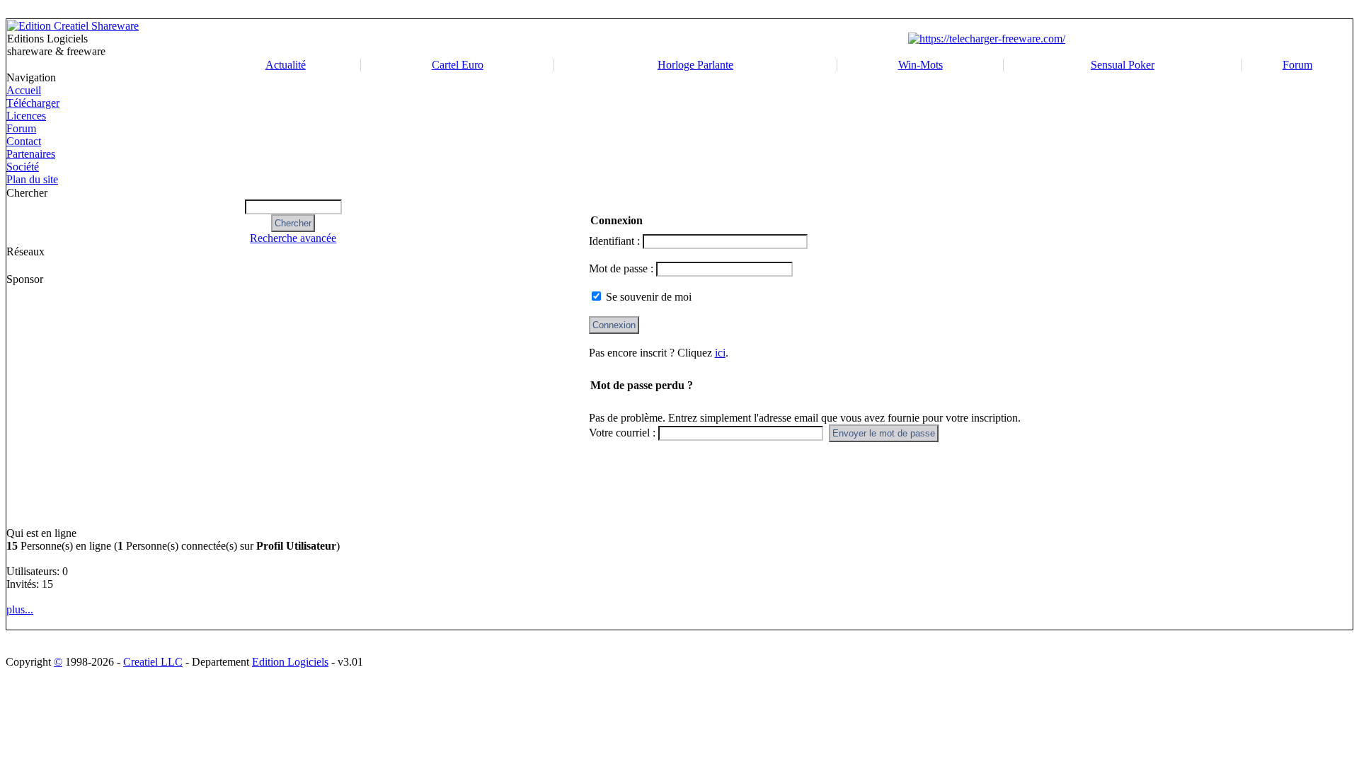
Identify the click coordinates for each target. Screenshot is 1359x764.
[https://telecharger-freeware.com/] (986, 39)
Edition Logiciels (290, 662)
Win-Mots (920, 65)
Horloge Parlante (695, 65)
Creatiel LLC (153, 662)
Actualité (285, 65)
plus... (19, 609)
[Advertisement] (67, 406)
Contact (23, 141)
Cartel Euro (457, 65)
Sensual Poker (1122, 65)
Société (22, 167)
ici (720, 353)
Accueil (23, 90)
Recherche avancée (293, 238)
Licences (26, 116)
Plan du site (32, 179)
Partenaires (30, 154)
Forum (1297, 65)
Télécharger (32, 103)
